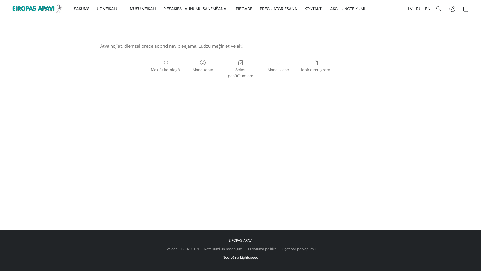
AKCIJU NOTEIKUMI (347, 8)
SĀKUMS (81, 8)
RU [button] (419, 8)
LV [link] (183, 249)
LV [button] (410, 8)
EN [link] (196, 249)
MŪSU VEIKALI (143, 8)
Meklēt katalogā (165, 69)
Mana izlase (278, 69)
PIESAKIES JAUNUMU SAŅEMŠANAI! (195, 8)
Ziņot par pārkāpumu (299, 249)
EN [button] (427, 8)
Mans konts (203, 69)
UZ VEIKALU (108, 8)
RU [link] (189, 249)
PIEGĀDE (244, 8)
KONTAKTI (314, 8)
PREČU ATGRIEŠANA (278, 8)
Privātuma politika (262, 249)
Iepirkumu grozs (315, 69)
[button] (38, 9)
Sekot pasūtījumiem (240, 72)
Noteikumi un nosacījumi (223, 249)
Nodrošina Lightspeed (240, 257)
